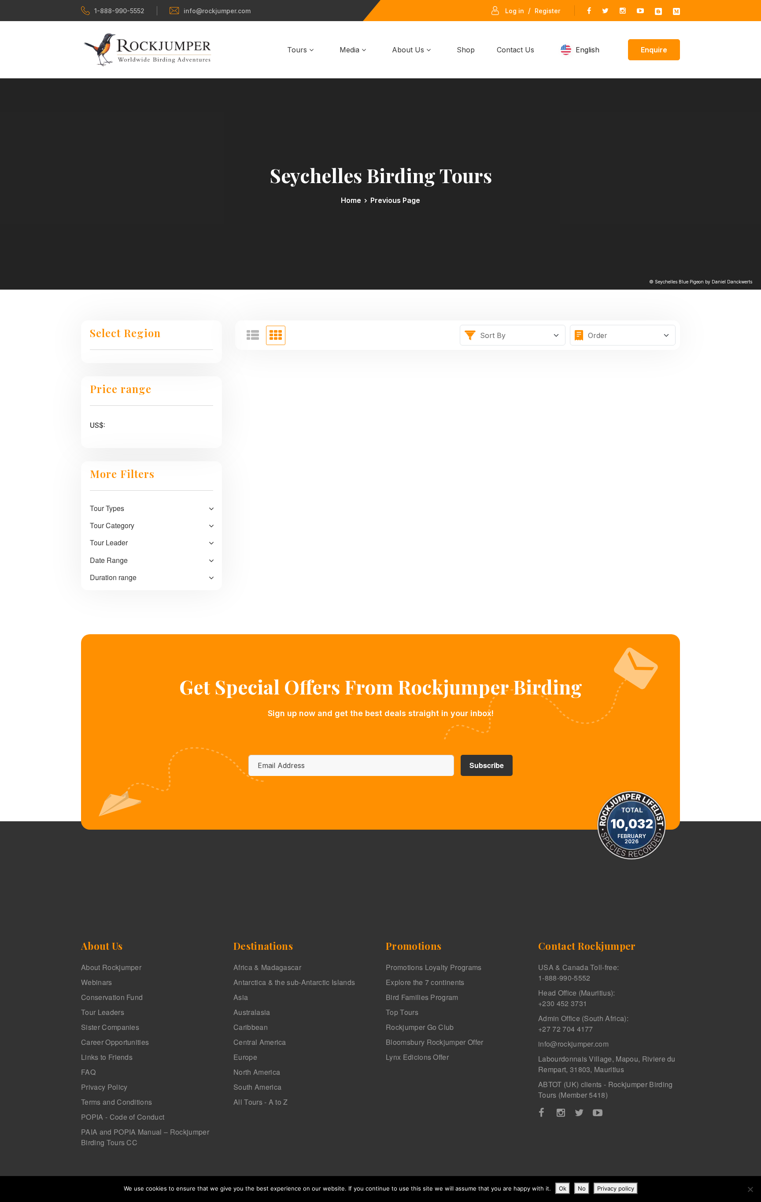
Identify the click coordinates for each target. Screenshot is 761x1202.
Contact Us (515, 49)
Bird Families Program (422, 997)
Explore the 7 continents (425, 982)
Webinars (96, 982)
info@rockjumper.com (217, 11)
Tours (298, 49)
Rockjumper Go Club (420, 1027)
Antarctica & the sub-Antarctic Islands (294, 982)
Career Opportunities (115, 1042)
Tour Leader (109, 542)
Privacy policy (615, 1188)
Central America (259, 1042)
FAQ (88, 1072)
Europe (245, 1057)
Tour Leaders (102, 1012)
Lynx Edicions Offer (417, 1057)
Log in (514, 11)
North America (256, 1072)
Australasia (251, 1012)
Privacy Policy (104, 1087)
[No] (750, 1189)
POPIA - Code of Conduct (122, 1117)
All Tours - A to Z (260, 1102)
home (351, 200)
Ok (562, 1188)
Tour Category (112, 525)
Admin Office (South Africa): (583, 1023)
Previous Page (395, 200)
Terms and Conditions (116, 1102)
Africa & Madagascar (267, 967)
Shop (466, 49)
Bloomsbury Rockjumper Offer (435, 1042)
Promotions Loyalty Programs (434, 967)
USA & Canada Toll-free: (578, 972)
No (582, 1188)
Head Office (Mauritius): (576, 998)
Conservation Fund (112, 997)
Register (547, 11)
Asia (240, 997)
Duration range (113, 577)
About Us (409, 49)
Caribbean (250, 1027)
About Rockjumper (111, 967)
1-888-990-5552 (119, 11)
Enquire (654, 49)
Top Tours (402, 1012)
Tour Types (107, 508)
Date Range (109, 560)
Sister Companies (110, 1027)
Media (351, 49)
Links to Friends (107, 1057)
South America (257, 1087)
